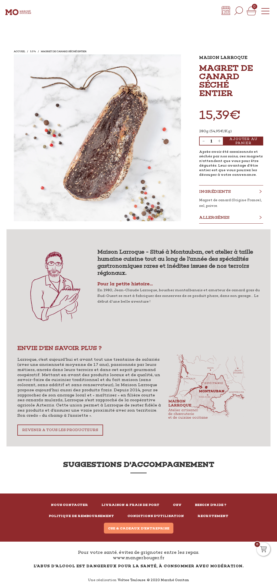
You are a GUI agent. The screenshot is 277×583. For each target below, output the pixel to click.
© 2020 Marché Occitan (168, 580)
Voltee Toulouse (131, 580)
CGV (177, 505)
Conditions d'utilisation (155, 516)
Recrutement (212, 516)
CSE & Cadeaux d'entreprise (138, 528)
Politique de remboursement (81, 516)
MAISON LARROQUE (223, 57)
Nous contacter (69, 505)
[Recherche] (239, 10)
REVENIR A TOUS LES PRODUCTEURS (60, 430)
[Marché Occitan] (18, 10)
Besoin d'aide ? (210, 505)
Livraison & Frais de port (130, 505)
